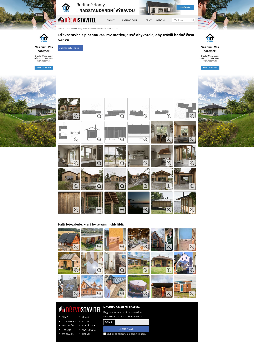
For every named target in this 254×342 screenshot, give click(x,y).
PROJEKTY (66, 329)
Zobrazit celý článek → (70, 48)
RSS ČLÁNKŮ (68, 334)
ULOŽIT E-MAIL (126, 329)
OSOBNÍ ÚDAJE (69, 321)
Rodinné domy (76, 28)
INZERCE (86, 321)
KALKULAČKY (68, 325)
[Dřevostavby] (77, 20)
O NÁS (85, 317)
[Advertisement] (127, 74)
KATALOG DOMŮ (130, 20)
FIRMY (65, 317)
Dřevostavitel (63, 28)
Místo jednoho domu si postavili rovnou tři (101, 28)
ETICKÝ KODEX (89, 325)
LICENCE (86, 334)
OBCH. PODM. (89, 329)
